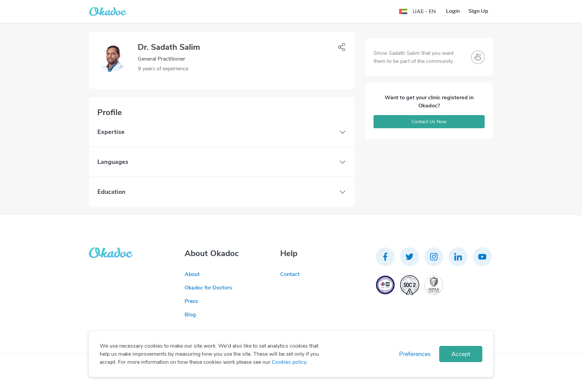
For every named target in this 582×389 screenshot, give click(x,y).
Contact (290, 274)
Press (191, 301)
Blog (190, 314)
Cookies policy (289, 362)
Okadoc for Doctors (208, 287)
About (192, 274)
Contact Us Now (429, 121)
